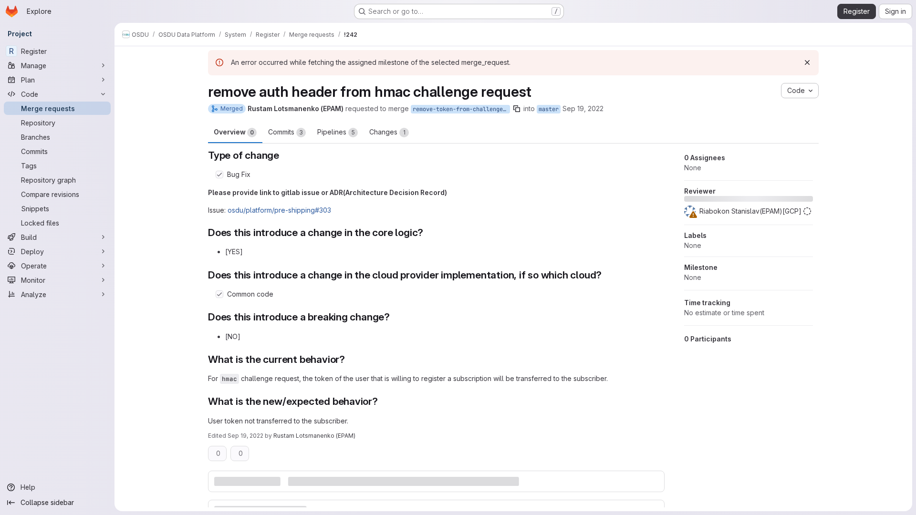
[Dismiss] (807, 62)
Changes (387, 132)
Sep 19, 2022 (583, 108)
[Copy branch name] (516, 108)
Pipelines (336, 132)
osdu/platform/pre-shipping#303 (279, 210)
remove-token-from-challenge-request (461, 109)
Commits (285, 132)
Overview (234, 132)
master (549, 109)
